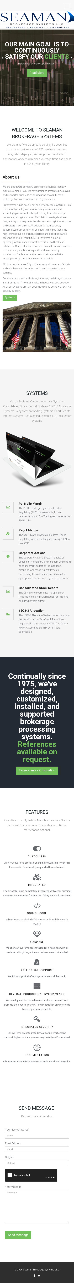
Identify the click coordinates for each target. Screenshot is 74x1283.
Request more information (37, 770)
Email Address (13, 1143)
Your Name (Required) (17, 1129)
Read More (37, 73)
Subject (9, 1157)
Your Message (13, 1186)
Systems (10, 297)
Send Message (18, 1235)
